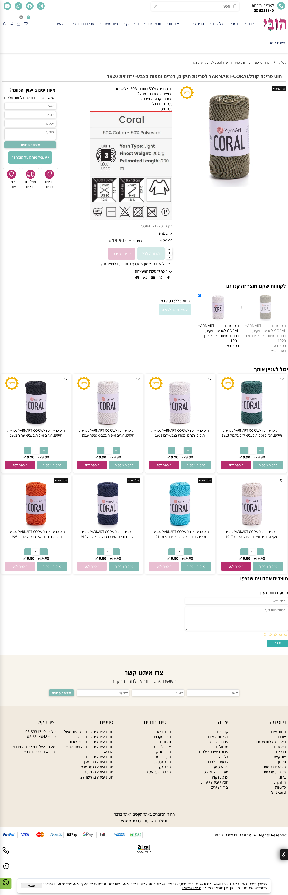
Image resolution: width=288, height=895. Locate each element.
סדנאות (280, 787)
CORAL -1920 (152, 226)
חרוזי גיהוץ (163, 731)
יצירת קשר (277, 42)
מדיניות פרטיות (275, 772)
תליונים (165, 741)
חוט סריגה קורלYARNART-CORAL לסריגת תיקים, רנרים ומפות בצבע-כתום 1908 (36, 534)
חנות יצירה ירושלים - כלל (94, 736)
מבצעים (62, 23)
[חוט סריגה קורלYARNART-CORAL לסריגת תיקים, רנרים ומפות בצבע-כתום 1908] (36, 527)
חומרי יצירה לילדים (225, 23)
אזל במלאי (279, 88)
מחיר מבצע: (134, 240)
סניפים (281, 751)
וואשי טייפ (221, 766)
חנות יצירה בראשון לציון (95, 777)
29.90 (167, 240)
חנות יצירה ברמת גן (98, 772)
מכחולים (222, 746)
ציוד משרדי (110, 23)
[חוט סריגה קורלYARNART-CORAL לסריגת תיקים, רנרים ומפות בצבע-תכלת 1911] (180, 527)
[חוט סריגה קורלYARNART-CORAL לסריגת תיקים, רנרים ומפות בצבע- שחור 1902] (36, 426)
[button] (236, 465)
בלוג (282, 777)
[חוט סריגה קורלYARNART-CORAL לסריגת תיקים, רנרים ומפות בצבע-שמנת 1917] (252, 527)
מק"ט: (168, 226)
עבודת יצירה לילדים (213, 751)
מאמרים (280, 746)
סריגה (199, 23)
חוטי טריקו (163, 751)
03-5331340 (35, 731)
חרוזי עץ (165, 766)
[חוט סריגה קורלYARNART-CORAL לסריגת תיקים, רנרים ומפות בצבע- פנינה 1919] (108, 426)
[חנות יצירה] (274, 22)
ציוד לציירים (219, 787)
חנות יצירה (278, 731)
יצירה (252, 23)
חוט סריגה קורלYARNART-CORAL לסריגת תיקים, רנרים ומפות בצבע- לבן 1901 (218, 333)
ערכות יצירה (219, 741)
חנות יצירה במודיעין (98, 761)
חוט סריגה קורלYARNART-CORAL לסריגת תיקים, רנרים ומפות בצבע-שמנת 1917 (252, 534)
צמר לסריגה (162, 746)
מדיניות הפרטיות (191, 888)
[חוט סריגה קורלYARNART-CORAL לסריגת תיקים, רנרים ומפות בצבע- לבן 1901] (180, 426)
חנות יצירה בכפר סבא (97, 766)
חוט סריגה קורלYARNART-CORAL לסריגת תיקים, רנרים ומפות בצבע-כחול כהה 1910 (108, 534)
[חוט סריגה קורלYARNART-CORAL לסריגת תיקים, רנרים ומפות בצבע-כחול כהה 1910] (108, 527)
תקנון (282, 761)
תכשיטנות (153, 23)
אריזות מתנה (84, 23)
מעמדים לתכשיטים (214, 772)
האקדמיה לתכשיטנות (270, 741)
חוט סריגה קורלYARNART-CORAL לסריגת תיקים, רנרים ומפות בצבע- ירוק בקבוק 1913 (252, 433)
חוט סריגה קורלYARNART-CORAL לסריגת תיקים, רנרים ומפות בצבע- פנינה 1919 (108, 433)
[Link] (5, 870)
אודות (282, 736)
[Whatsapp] (5, 886)
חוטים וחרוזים (157, 722)
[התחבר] (4, 23)
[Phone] (5, 854)
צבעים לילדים (218, 761)
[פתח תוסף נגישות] (284, 854)
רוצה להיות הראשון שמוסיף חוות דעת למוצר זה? (136, 263)
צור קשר (279, 756)
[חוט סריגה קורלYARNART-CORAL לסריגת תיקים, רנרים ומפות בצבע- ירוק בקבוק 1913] (252, 426)
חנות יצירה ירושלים (99, 756)
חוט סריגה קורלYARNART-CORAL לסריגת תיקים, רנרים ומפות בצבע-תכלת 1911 (180, 534)
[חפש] (11, 23)
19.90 (118, 240)
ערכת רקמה (219, 777)
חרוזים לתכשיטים (158, 772)
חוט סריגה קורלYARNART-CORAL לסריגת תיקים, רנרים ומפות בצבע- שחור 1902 (36, 433)
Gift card (278, 792)
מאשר (31, 885)
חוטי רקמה (163, 756)
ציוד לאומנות (178, 23)
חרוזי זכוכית (162, 761)
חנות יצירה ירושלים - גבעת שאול (88, 731)
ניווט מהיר (276, 722)
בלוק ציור (221, 756)
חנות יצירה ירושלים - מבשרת (91, 741)
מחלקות (280, 782)
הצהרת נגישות (275, 766)
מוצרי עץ (132, 23)
